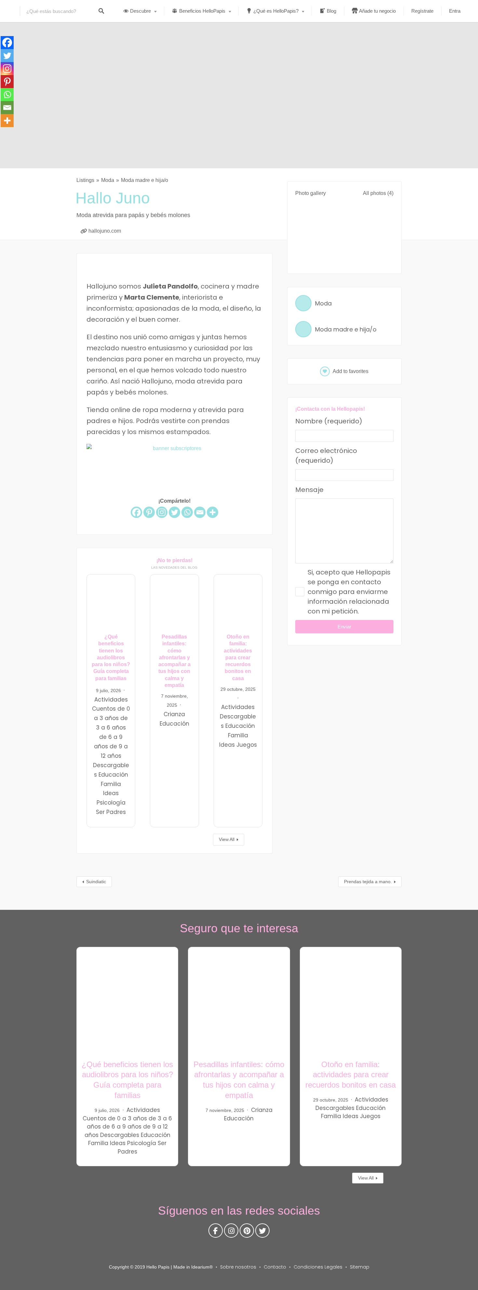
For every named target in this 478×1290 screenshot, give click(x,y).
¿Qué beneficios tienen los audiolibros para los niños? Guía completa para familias (111, 657)
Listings (85, 180)
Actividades (111, 699)
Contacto (275, 1267)
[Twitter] (174, 512)
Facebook (215, 1232)
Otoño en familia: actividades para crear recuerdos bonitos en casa (238, 657)
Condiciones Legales (318, 1267)
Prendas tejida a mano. (368, 881)
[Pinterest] (149, 512)
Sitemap (359, 1267)
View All (226, 839)
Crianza (174, 714)
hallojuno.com (104, 231)
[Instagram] (161, 512)
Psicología (111, 803)
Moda (107, 180)
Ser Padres (111, 812)
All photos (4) (378, 193)
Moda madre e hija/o (144, 180)
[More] (212, 512)
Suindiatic (96, 881)
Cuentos (104, 709)
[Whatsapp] (187, 512)
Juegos (246, 745)
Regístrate (422, 11)
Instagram (231, 1232)
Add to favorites (350, 371)
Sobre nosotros (238, 1267)
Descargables (119, 1135)
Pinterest (246, 1232)
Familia (111, 784)
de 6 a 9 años (121, 1126)
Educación (113, 775)
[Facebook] (136, 512)
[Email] (200, 512)
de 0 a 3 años (127, 1118)
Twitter (262, 1232)
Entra (454, 11)
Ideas (111, 793)
